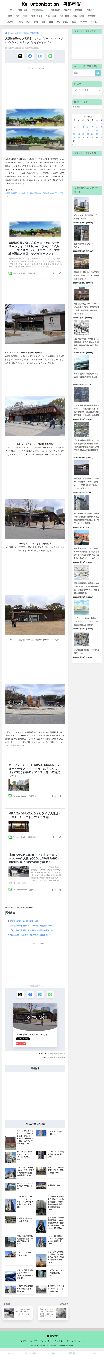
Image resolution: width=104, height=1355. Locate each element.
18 (79, 134)
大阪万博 (67, 10)
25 (79, 138)
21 (92, 134)
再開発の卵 (55, 10)
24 (74, 138)
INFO (12, 10)
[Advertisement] (35, 88)
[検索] (98, 73)
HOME (53, 1336)
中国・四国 (51, 16)
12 (83, 131)
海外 (28, 22)
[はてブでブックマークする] (40, 56)
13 (88, 131)
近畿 (10, 16)
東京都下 (11, 22)
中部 (25, 16)
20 (88, 134)
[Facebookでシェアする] (30, 56)
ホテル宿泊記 (62, 22)
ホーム (81, 1341)
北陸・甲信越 (36, 16)
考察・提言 (23, 10)
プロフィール (26, 1341)
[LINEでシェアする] (50, 56)
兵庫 (18, 16)
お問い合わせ (70, 1341)
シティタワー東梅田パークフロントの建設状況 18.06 (31, 926)
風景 (74, 22)
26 (83, 138)
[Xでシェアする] (20, 56)
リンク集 (59, 1341)
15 (97, 131)
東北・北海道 (78, 16)
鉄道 (36, 22)
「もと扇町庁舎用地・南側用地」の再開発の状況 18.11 (32, 930)
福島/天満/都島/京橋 (57, 1054)
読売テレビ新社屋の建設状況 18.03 (24, 921)
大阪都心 (79, 10)
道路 (51, 22)
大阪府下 (90, 10)
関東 (21, 22)
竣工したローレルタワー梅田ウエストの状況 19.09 (30, 935)
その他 (94, 22)
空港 (44, 22)
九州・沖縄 (64, 16)
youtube (83, 22)
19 (83, 134)
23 (101, 134)
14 (92, 131)
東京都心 (92, 16)
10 (74, 131)
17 (74, 134)
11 (79, 131)
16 (101, 131)
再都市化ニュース (39, 10)
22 (97, 134)
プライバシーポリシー (43, 1341)
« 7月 (74, 144)
